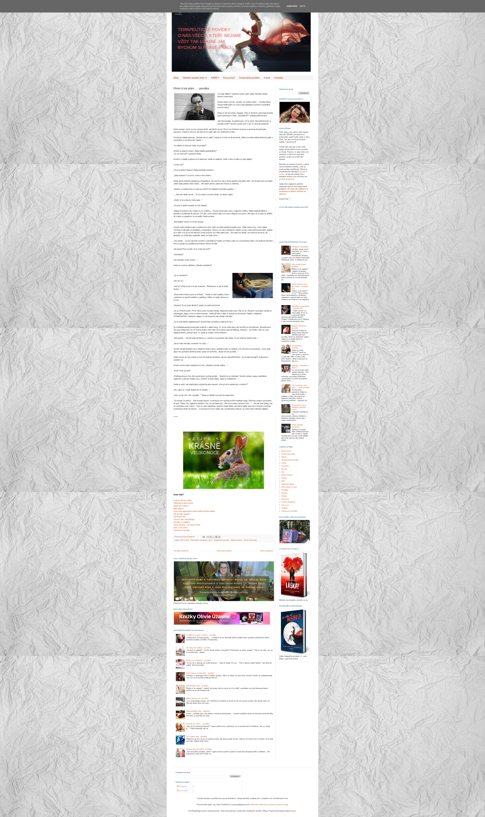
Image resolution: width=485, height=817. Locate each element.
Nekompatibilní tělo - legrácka (198, 711)
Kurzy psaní (229, 78)
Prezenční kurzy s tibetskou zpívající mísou (299, 407)
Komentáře (183, 791)
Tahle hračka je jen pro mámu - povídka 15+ (300, 286)
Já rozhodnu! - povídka (297, 347)
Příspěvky (183, 786)
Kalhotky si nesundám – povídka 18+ (300, 307)
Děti (283, 481)
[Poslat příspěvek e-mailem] (203, 537)
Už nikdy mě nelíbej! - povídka (198, 648)
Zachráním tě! (179, 517)
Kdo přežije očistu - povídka (197, 686)
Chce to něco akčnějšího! (184, 519)
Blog (176, 78)
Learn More (291, 6)
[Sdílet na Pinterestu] (219, 537)
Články (284, 478)
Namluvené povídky (289, 511)
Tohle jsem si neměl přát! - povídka (200, 673)
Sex (282, 472)
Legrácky (285, 466)
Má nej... (284, 469)
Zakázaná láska (237, 540)
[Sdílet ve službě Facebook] (216, 537)
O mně (267, 78)
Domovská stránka (224, 551)
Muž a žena (184, 540)
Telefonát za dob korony (183, 503)
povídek (282, 179)
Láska (283, 463)
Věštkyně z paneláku (300, 247)
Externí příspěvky (288, 502)
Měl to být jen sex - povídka (197, 698)
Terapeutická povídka (249, 78)
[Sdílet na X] (213, 537)
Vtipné (283, 457)
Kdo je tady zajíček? (182, 514)
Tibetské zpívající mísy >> (195, 78)
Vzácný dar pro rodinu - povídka (199, 749)
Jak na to (285, 505)
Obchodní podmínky (259, 804)
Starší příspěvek (266, 551)
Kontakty (278, 78)
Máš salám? (179, 508)
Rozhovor (285, 499)
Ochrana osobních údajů (278, 804)
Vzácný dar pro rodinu (183, 500)
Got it (303, 6)
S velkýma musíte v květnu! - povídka (201, 635)
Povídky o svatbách (182, 522)
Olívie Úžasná (287, 475)
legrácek (290, 179)
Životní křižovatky (250, 540)
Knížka (284, 496)
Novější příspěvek (181, 551)
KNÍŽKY (215, 78)
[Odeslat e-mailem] (208, 537)
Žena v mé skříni (180, 528)
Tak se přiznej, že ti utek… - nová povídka (300, 386)
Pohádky (284, 490)
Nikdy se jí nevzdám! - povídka (198, 660)
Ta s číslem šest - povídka (196, 736)
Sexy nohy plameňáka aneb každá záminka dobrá (194, 511)
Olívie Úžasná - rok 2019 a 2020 (187, 525)
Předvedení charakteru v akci (201, 540)
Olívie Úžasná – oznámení (298, 426)
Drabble (284, 508)
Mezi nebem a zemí (289, 487)
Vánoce (284, 493)
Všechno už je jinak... (182, 530)
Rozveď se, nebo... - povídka (197, 724)
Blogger (293, 811)
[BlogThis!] (210, 537)
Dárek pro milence (181, 506)
